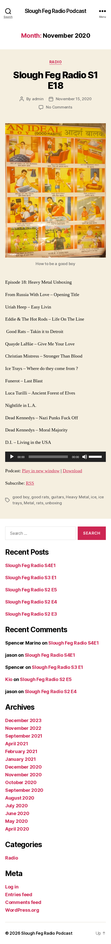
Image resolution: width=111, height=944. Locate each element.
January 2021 (20, 759)
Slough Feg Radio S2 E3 (31, 614)
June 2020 (17, 813)
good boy (20, 496)
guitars (57, 496)
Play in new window (41, 471)
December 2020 (23, 767)
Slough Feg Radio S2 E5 (31, 589)
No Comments (59, 107)
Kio (8, 679)
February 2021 (21, 751)
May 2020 (16, 821)
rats (39, 502)
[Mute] (84, 456)
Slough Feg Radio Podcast (55, 11)
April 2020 (17, 829)
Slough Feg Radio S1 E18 (55, 80)
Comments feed (23, 902)
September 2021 (23, 736)
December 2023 (23, 720)
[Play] (11, 456)
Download (72, 471)
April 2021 (16, 743)
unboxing (53, 502)
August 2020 (19, 798)
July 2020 (16, 805)
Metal (29, 502)
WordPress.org (22, 910)
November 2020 (23, 774)
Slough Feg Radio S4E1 (30, 565)
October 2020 (21, 782)
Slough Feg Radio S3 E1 (31, 577)
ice (93, 496)
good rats (40, 496)
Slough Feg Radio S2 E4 (31, 602)
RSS (30, 483)
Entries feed (18, 894)
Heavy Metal (77, 496)
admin (38, 98)
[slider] (96, 456)
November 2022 (23, 728)
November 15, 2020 (74, 98)
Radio (55, 62)
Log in (11, 886)
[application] (55, 457)
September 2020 (24, 790)
